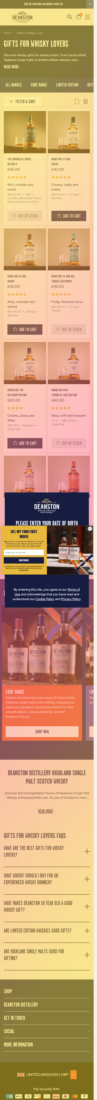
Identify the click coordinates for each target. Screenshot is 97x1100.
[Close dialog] (90, 529)
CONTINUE (24, 560)
